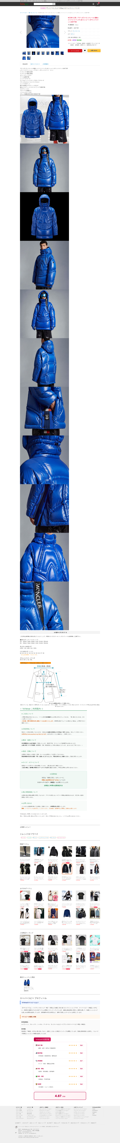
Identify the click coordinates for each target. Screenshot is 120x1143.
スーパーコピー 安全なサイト (24, 1126)
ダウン (72, 34)
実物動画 (93, 1123)
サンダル (29, 837)
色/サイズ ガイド (35, 64)
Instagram (94, 1112)
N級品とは (56, 1123)
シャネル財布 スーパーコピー (62, 1110)
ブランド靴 (18, 1113)
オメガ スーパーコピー (45, 1110)
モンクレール (76, 31)
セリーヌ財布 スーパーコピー (62, 1113)
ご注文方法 (24, 1123)
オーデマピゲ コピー (31, 1116)
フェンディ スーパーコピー (80, 1110)
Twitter (93, 1109)
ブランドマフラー (20, 1118)
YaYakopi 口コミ (84, 1123)
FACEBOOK (95, 1110)
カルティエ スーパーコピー (46, 1113)
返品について (41, 1123)
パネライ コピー (30, 1115)
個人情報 (49, 1123)
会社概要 (17, 1123)
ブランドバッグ (19, 1112)
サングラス (29, 1112)
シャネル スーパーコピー (79, 1113)
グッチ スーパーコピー (79, 1118)
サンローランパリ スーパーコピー (63, 1115)
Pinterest (94, 1115)
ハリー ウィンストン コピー (62, 1118)
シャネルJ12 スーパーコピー (46, 1115)
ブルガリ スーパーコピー (45, 1112)
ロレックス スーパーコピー (46, 1109)
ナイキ (77, 8)
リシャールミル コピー (45, 1118)
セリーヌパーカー (61, 837)
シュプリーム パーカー (44, 837)
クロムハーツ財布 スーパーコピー (63, 1116)
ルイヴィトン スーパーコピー (80, 1109)
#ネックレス (53, 837)
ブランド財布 (19, 1110)
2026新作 (43, 8)
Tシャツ (49, 8)
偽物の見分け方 (74, 1123)
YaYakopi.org (28, 1137)
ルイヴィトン (71, 8)
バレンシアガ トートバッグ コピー (81, 1116)
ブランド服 (18, 1116)
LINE (93, 1113)
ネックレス (55, 8)
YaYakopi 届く (64, 1123)
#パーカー (23, 837)
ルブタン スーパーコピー (79, 1112)
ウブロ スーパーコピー (45, 1116)
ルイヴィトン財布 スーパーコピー (63, 1109)
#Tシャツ (35, 837)
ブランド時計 (19, 1109)
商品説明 (25, 64)
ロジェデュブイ (30, 1118)
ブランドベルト (19, 1115)
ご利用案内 (45, 64)
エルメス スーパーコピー (79, 1115)
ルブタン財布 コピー (60, 1112)
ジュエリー (29, 1109)
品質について (33, 1123)
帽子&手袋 (29, 1113)
